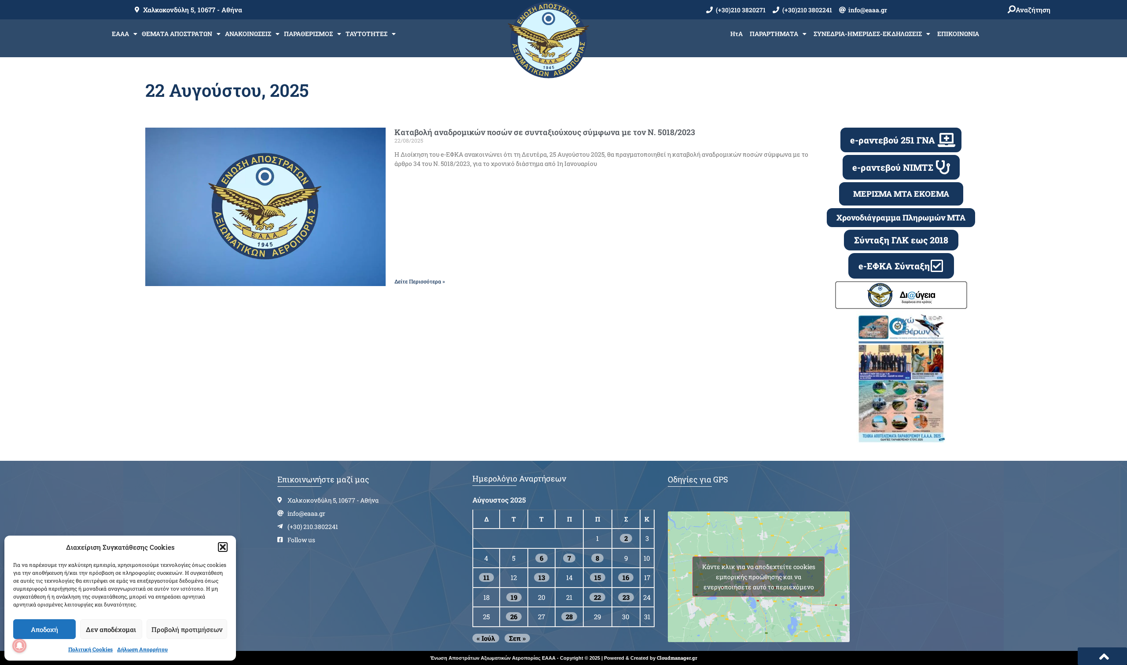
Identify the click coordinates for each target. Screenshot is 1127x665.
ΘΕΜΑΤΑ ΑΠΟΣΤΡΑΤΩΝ (177, 33)
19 (514, 597)
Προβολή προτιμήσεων (186, 629)
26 (513, 616)
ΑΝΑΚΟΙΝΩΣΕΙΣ (248, 33)
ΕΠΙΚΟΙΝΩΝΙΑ (958, 33)
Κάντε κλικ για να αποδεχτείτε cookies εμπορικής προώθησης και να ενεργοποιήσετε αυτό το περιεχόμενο (758, 576)
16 (625, 577)
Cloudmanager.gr (677, 657)
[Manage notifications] (19, 646)
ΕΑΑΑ (120, 33)
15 (597, 577)
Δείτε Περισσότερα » (419, 281)
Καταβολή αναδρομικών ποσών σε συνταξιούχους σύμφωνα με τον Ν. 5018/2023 (544, 132)
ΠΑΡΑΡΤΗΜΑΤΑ (774, 33)
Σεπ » (517, 638)
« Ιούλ (486, 638)
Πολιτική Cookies (90, 649)
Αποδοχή (44, 629)
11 (486, 577)
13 (541, 577)
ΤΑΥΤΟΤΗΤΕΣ (366, 33)
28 (569, 616)
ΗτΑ (736, 33)
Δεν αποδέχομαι (111, 629)
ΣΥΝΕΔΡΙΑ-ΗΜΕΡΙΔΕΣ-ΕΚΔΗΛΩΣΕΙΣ (868, 33)
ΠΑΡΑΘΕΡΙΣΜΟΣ (308, 33)
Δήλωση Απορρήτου (142, 649)
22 (597, 597)
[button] (222, 547)
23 (626, 597)
